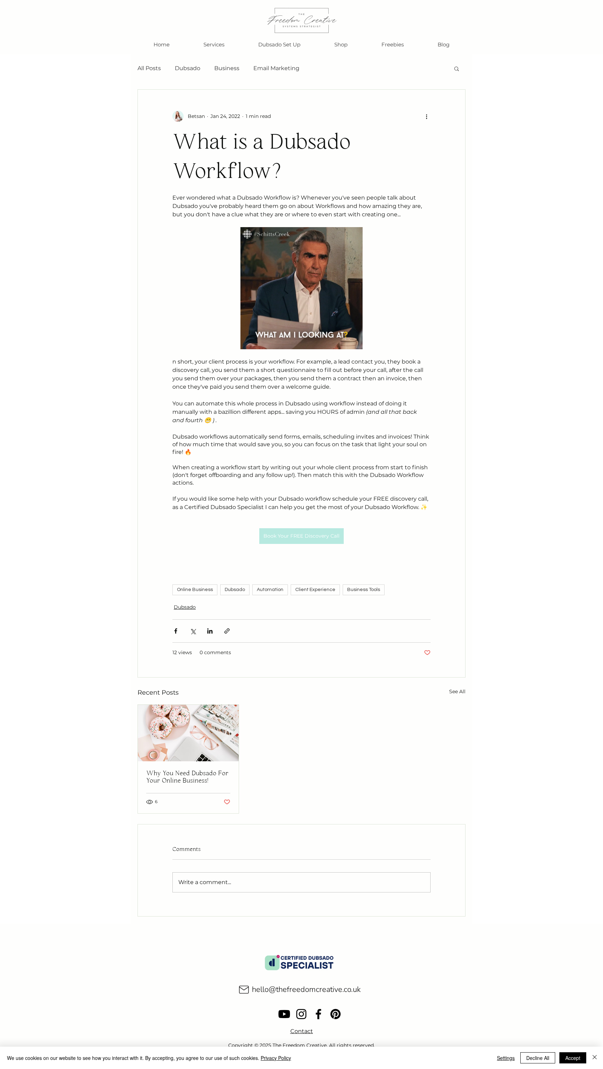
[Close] (594, 1057)
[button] (392, 44)
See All (457, 691)
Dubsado (187, 68)
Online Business (195, 589)
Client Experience (315, 589)
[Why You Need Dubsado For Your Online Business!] (188, 733)
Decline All (537, 1057)
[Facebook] (318, 1014)
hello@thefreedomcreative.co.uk (306, 989)
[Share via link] (227, 631)
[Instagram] (301, 1014)
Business (226, 68)
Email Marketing (276, 68)
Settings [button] (506, 1057)
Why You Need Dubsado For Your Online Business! (187, 777)
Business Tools (363, 589)
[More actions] (426, 116)
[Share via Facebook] (175, 631)
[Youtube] (284, 1014)
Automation (270, 589)
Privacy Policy (276, 1057)
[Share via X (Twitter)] (192, 631)
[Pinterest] (335, 1014)
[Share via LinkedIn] (210, 631)
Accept (572, 1057)
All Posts (149, 68)
